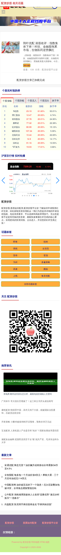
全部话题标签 (30, 283)
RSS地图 (35, 542)
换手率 (55, 100)
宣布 (15, 255)
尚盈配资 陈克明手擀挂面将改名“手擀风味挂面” (28, 504)
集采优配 (45, 275)
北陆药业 (16, 134)
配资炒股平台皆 (50, 522)
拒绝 (46, 241)
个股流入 (32, 100)
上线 (15, 275)
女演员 (45, 248)
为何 (15, 262)
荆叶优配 (27, 65)
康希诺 (16, 123)
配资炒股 (9, 522)
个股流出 (44, 100)
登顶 (46, 255)
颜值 (46, 268)
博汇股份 (16, 115)
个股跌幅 (19, 100)
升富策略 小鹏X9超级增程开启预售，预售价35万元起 (26, 421)
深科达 (16, 142)
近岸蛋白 (16, 127)
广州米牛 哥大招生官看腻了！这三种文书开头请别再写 (27, 401)
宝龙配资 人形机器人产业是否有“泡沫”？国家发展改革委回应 (30, 430)
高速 (15, 268)
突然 (15, 248)
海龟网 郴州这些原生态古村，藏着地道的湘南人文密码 (28, 393)
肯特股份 (16, 119)
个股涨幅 (7, 100)
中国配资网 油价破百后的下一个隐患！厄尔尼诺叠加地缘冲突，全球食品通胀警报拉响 (32, 486)
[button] (3, 180)
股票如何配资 (30, 522)
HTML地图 (44, 542)
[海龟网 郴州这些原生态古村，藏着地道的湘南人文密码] (30, 381)
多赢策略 (45, 262)
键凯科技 (16, 130)
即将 (15, 241)
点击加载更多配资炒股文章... (30, 80)
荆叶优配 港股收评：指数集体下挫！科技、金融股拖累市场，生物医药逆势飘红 (40, 46)
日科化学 (16, 138)
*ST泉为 (15, 146)
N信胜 (16, 111)
